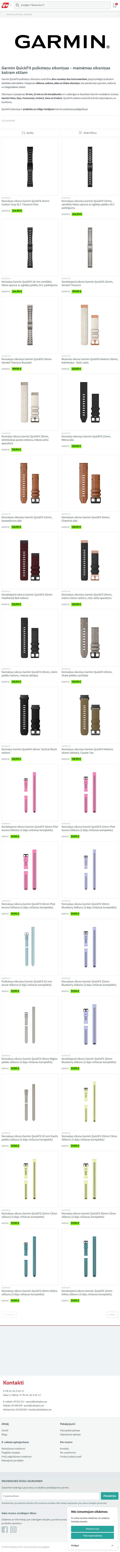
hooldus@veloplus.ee (39, 1409)
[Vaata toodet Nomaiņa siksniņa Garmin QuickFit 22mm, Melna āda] (90, 402)
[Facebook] (5, 1529)
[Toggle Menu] (7, 5)
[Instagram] (13, 1529)
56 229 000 (21, 1409)
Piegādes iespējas (11, 1452)
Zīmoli (5, 1430)
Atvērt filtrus (90, 133)
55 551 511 (18, 1401)
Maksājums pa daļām (13, 1460)
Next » (113, 1314)
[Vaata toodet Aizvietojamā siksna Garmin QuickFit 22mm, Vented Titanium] (90, 247)
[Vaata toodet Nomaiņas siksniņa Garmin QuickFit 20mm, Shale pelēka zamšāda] (90, 637)
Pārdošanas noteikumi (13, 1448)
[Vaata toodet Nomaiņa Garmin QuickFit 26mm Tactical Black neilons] (30, 715)
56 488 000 (17, 1405)
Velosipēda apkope (70, 1430)
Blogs (4, 1434)
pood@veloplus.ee (34, 1405)
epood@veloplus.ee (36, 1401)
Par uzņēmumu (68, 1452)
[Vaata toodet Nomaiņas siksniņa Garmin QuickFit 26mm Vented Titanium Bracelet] (30, 325)
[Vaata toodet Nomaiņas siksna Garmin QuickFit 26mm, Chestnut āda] (90, 483)
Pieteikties (109, 1495)
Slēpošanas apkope (70, 1434)
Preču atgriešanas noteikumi (17, 1456)
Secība (29, 133)
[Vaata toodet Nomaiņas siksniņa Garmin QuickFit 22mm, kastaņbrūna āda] (30, 483)
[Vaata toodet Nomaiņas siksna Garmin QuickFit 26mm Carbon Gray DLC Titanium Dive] (30, 166)
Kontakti (64, 1448)
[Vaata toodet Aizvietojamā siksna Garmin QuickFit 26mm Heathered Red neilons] (30, 560)
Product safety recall (70, 1456)
